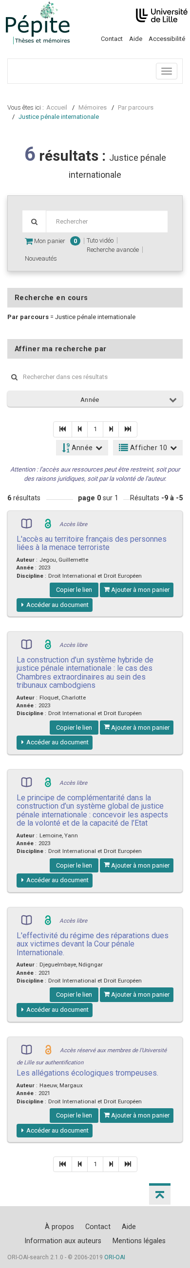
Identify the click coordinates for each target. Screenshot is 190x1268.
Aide (135, 39)
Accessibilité (167, 39)
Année (89, 400)
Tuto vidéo (100, 240)
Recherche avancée (113, 249)
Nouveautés (41, 258)
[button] (160, 1194)
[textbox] (107, 221)
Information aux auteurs (62, 1240)
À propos (59, 1226)
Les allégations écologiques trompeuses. (87, 1073)
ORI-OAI (114, 1257)
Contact (112, 39)
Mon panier (55, 241)
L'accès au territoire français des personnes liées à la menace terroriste (92, 543)
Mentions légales (139, 1240)
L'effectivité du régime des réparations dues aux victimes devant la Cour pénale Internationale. (93, 944)
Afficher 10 (148, 447)
